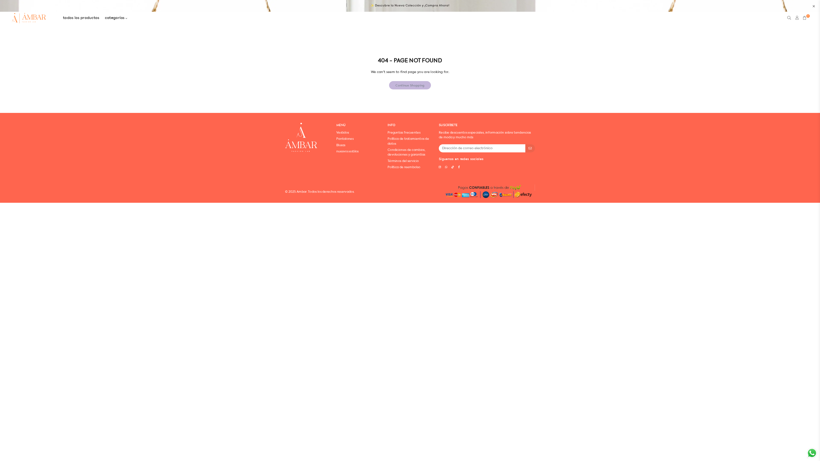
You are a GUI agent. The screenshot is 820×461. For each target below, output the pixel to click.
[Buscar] (789, 18)
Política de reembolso (404, 167)
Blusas (341, 145)
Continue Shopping (409, 85)
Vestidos (342, 132)
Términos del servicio (403, 161)
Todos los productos (81, 18)
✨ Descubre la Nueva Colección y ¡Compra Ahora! (410, 5)
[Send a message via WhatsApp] (812, 453)
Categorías (115, 18)
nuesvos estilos (347, 151)
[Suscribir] (530, 148)
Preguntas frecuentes (404, 132)
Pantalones (345, 138)
